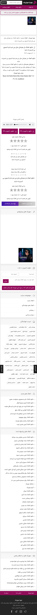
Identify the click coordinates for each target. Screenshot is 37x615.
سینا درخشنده (8, 366)
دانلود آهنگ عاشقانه (28, 502)
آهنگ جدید (24, 38)
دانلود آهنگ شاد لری (28, 549)
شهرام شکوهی (12, 340)
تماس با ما (18, 593)
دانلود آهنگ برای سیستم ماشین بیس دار (22, 480)
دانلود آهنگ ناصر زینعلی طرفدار (25, 587)
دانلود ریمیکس (6, 7)
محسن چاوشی (23, 357)
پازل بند (33, 370)
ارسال (5, 281)
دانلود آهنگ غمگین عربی (27, 542)
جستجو (4, 3)
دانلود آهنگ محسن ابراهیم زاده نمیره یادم (22, 414)
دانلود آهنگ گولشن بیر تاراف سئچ (24, 410)
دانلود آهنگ (32, 58)
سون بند (6, 348)
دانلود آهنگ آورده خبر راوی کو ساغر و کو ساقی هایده (19, 406)
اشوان (18, 383)
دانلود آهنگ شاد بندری (27, 527)
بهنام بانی (10, 336)
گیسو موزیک (30, 488)
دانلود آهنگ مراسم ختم (27, 531)
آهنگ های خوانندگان (28, 306)
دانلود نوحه (18, 7)
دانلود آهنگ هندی (28, 538)
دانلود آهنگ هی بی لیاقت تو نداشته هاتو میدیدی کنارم (18, 569)
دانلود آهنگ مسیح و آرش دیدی (25, 462)
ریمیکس (31, 310)
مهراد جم (32, 374)
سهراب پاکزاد (9, 344)
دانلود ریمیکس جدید (28, 498)
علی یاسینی (26, 370)
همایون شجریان (31, 336)
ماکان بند (32, 366)
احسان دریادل (14, 353)
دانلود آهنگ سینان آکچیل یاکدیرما (24, 579)
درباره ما (6, 593)
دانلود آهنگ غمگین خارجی (26, 524)
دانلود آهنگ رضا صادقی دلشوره (25, 448)
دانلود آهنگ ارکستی (28, 520)
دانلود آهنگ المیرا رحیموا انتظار (25, 403)
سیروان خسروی (23, 344)
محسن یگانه (17, 361)
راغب (23, 361)
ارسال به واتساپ (9, 204)
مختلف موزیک (30, 484)
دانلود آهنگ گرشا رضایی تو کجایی (24, 444)
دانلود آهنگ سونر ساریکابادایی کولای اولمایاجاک (20, 583)
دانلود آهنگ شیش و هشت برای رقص (23, 466)
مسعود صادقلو (31, 378)
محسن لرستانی (11, 383)
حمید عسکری (31, 348)
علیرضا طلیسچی (21, 378)
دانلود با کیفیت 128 (8, 131)
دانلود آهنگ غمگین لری (27, 545)
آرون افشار (16, 366)
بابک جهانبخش (23, 327)
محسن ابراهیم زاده (20, 336)
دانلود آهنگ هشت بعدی (27, 509)
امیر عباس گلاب (22, 340)
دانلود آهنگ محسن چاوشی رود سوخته (23, 437)
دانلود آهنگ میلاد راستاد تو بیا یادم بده (23, 565)
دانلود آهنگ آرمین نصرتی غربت (25, 424)
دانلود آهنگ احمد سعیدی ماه (25, 452)
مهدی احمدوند (31, 361)
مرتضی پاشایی (14, 357)
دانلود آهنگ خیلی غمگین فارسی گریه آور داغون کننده (19, 470)
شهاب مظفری (14, 374)
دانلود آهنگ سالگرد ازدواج (26, 513)
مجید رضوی (32, 387)
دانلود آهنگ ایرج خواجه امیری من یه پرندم (22, 459)
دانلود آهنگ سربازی (28, 516)
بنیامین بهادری (14, 348)
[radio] (25, 141)
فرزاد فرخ (25, 331)
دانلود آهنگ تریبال (28, 491)
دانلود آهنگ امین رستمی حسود (25, 455)
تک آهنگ (31, 7)
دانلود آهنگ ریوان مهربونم (26, 417)
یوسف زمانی (32, 327)
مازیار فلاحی (32, 344)
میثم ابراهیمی (13, 327)
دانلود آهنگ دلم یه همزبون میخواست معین (21, 399)
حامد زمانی (23, 348)
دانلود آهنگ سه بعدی (27, 506)
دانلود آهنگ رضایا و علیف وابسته (25, 421)
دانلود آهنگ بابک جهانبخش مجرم (24, 441)
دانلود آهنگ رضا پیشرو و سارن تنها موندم (22, 561)
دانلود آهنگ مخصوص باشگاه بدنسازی (23, 477)
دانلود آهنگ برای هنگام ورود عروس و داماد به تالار (20, 473)
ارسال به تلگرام (26, 204)
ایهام (16, 344)
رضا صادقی (32, 357)
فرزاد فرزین (32, 331)
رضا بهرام (32, 383)
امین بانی (7, 353)
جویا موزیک (32, 38)
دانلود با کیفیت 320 (26, 131)
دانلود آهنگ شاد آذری (28, 495)
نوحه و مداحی (30, 315)
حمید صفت (25, 383)
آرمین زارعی (18, 370)
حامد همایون (8, 361)
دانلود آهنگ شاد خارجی (27, 534)
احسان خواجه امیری (16, 331)
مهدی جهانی (12, 378)
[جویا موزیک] (29, 2)
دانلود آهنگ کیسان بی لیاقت (26, 572)
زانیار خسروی (24, 353)
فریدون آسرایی (31, 340)
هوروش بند (32, 353)
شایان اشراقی (25, 366)
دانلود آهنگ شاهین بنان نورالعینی (24, 576)
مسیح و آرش (10, 370)
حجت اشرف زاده (24, 374)
